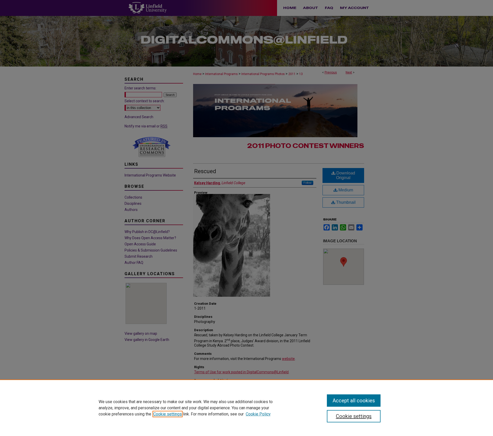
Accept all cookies (354, 400)
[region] (246, 407)
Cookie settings (167, 414)
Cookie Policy (258, 414)
